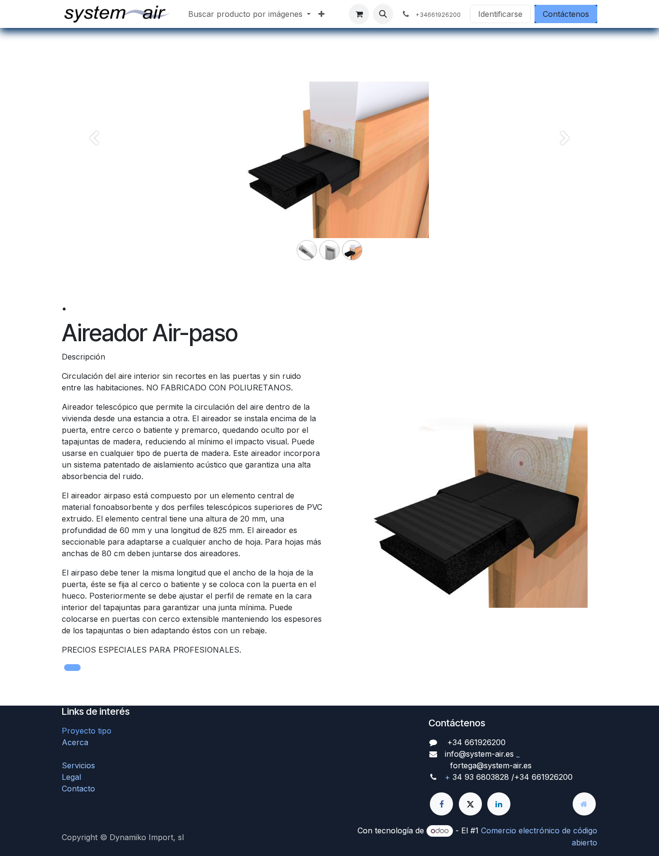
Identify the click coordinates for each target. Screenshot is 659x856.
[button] (383, 14)
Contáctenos (566, 14)
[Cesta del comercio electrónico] (359, 14)
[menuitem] (249, 14)
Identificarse (500, 14)
